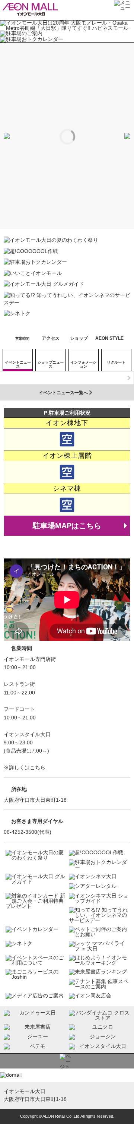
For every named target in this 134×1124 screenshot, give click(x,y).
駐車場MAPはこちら (67, 526)
